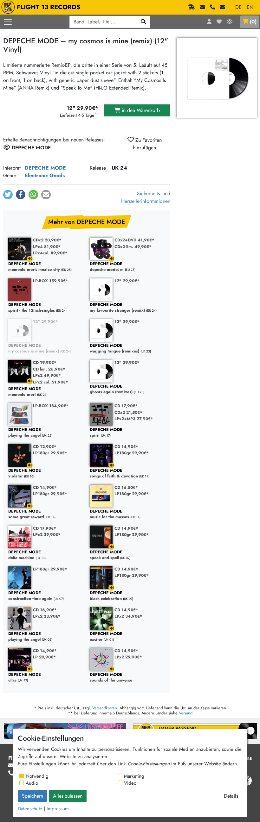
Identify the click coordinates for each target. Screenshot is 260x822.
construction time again (30, 595)
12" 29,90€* (127, 281)
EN (250, 7)
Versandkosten (104, 708)
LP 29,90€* (44, 657)
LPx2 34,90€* (128, 616)
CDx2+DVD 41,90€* (134, 240)
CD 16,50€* (126, 487)
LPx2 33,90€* (47, 616)
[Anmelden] (209, 22)
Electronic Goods (45, 175)
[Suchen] (143, 22)
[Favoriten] (219, 22)
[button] (8, 194)
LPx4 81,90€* (47, 247)
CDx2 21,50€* (128, 412)
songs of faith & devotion (114, 473)
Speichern (32, 796)
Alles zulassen (67, 796)
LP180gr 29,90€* (50, 453)
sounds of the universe (111, 677)
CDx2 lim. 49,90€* (133, 247)
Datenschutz (30, 808)
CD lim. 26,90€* (49, 369)
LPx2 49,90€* (47, 375)
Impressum (58, 808)
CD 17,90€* (126, 406)
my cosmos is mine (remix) (33, 348)
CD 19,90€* (44, 362)
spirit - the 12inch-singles (31, 307)
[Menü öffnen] (8, 22)
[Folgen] (229, 22)
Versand (185, 713)
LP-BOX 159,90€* (50, 281)
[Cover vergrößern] (217, 78)
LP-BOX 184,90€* (50, 406)
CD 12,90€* (44, 447)
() (253, 21)
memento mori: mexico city (34, 266)
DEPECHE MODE (45, 167)
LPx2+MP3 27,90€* (133, 419)
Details (231, 796)
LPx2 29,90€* (47, 535)
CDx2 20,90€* (47, 240)
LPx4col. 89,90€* (50, 253)
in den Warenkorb (140, 110)
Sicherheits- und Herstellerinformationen (145, 197)
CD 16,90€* (45, 610)
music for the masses (109, 514)
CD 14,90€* (126, 447)
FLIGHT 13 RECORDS (49, 7)
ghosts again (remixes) (111, 389)
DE (238, 7)
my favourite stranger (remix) (117, 307)
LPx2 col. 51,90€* (50, 382)
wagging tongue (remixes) (114, 348)
